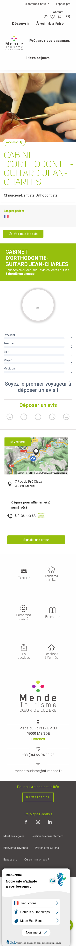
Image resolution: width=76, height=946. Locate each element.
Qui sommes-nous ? (36, 4)
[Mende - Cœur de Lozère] (14, 43)
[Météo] (46, 16)
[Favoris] (53, 16)
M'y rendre (17, 442)
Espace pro (63, 4)
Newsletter (38, 797)
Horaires (38, 739)
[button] (60, 16)
